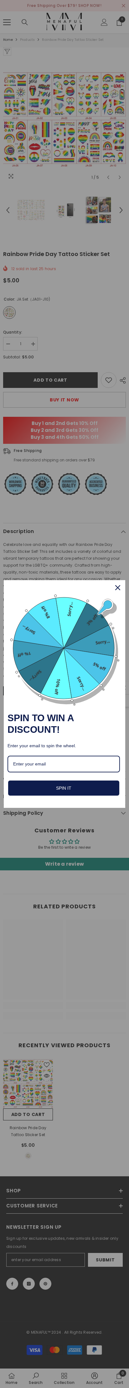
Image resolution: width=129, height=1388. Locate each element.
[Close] (117, 587)
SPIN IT (63, 788)
